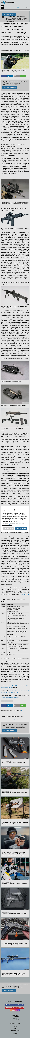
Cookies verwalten (8, 528)
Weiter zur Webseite (21, 528)
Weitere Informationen (7, 524)
